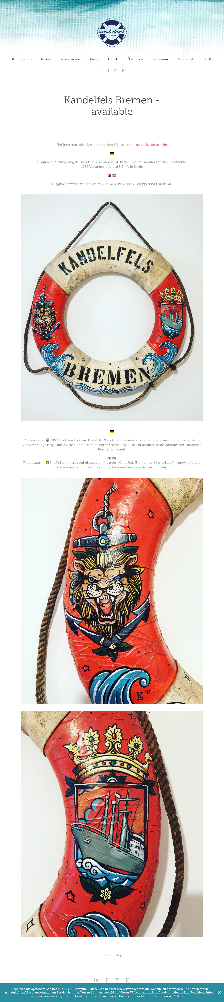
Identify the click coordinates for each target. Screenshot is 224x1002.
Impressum (160, 59)
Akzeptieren (162, 996)
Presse (94, 59)
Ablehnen (180, 996)
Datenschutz (186, 59)
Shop (208, 59)
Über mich (135, 59)
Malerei (46, 59)
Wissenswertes (71, 59)
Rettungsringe (22, 59)
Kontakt (113, 59)
